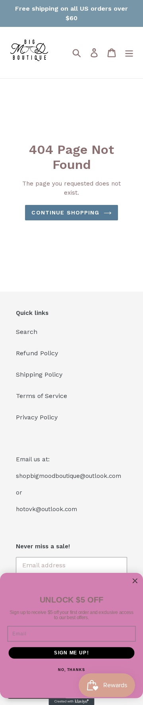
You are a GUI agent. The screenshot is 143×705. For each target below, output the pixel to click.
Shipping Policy (39, 374)
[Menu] (129, 53)
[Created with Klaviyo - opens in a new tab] (71, 701)
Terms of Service (41, 396)
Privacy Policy (37, 417)
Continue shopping (65, 212)
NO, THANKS (71, 670)
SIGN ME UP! (71, 652)
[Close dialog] (135, 581)
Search (26, 331)
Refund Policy (37, 353)
